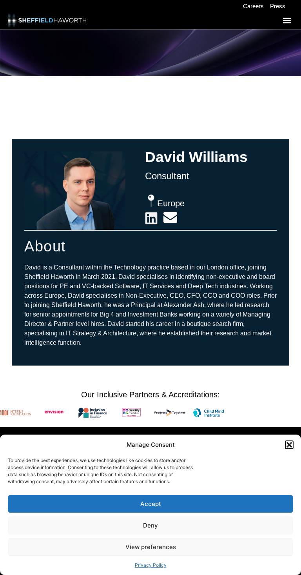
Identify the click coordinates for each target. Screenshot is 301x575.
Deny (150, 525)
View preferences (150, 547)
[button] (289, 445)
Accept (150, 504)
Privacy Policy (151, 565)
